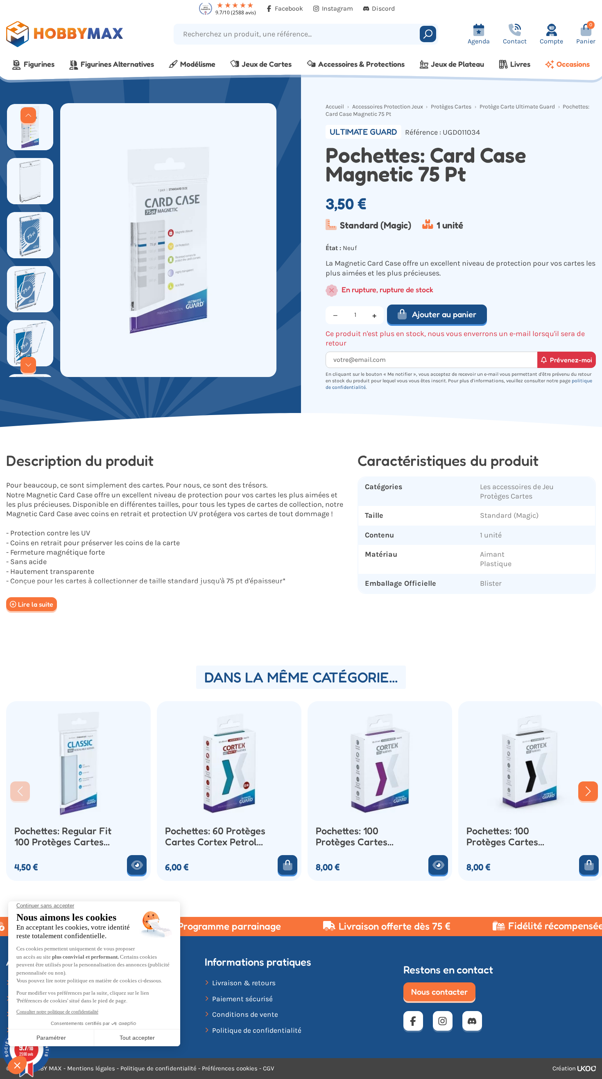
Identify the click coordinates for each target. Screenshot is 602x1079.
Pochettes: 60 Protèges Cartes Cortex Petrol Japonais (215, 836)
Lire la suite (35, 604)
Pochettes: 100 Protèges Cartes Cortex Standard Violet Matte (366, 836)
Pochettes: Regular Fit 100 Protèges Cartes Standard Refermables (64, 836)
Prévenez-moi (571, 360)
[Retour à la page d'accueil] (75, 34)
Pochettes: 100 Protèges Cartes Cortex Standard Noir (513, 836)
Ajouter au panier (444, 314)
